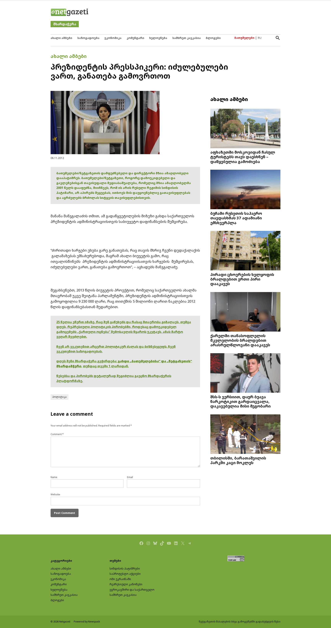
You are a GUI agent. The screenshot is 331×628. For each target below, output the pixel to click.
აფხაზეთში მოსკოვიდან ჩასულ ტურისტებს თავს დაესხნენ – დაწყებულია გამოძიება (242, 156)
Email (130, 477)
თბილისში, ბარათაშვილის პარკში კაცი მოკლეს (238, 460)
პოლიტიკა (59, 396)
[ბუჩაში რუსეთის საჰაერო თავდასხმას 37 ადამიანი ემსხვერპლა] (245, 190)
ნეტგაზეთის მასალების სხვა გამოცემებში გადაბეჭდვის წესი (239, 621)
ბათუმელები (244, 38)
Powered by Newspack (87, 621)
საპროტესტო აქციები (125, 573)
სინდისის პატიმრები (125, 568)
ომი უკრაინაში (120, 579)
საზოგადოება (88, 38)
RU (259, 38)
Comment (57, 434)
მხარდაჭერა (64, 24)
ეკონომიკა (112, 38)
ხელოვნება (158, 38)
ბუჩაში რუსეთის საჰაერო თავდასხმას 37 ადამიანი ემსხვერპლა (236, 218)
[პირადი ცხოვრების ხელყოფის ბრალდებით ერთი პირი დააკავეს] (245, 251)
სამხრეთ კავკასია (186, 38)
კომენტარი (135, 38)
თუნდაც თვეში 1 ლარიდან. (106, 366)
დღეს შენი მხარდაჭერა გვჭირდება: (87, 361)
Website (55, 494)
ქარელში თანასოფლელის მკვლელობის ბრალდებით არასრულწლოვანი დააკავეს (240, 340)
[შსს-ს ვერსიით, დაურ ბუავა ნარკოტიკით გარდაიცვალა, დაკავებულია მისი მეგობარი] (245, 373)
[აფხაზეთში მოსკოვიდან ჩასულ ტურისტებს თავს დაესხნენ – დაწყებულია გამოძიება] (245, 128)
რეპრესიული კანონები (126, 584)
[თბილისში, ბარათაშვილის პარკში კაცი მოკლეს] (245, 434)
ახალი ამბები (61, 38)
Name (54, 477)
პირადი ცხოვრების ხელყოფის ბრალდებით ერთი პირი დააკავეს (242, 279)
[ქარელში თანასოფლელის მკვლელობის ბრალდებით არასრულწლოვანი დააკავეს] (245, 312)
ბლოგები (213, 38)
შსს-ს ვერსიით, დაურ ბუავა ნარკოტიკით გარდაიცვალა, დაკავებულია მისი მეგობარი (240, 401)
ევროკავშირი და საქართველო (132, 589)
